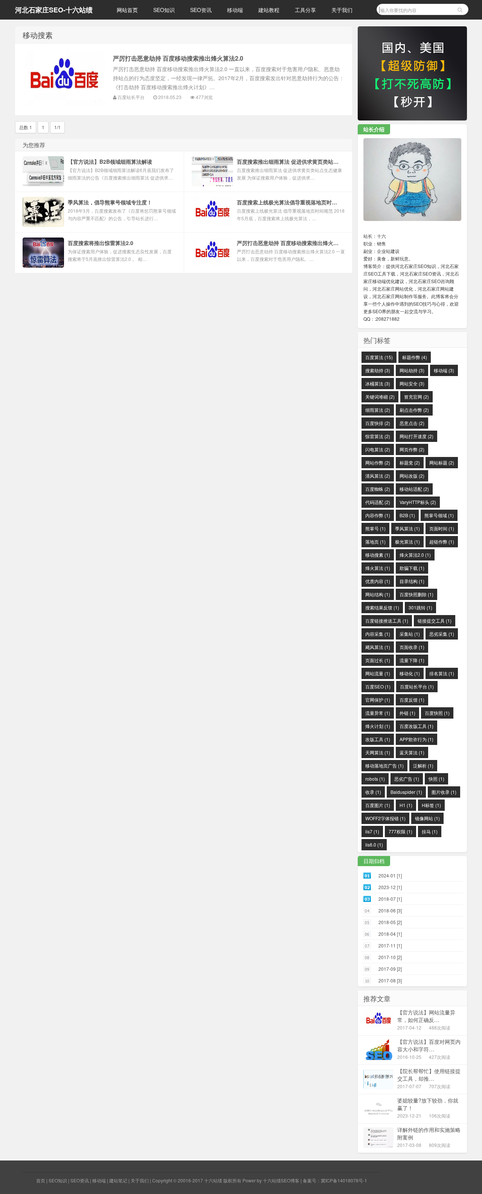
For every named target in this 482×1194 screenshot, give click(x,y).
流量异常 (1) (377, 713)
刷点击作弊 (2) (414, 410)
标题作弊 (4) (414, 357)
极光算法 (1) (407, 541)
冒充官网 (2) (416, 396)
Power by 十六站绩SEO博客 (271, 1180)
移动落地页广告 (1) (384, 765)
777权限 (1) (400, 831)
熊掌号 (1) (375, 528)
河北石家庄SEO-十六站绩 (54, 10)
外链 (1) (407, 713)
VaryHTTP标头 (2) (418, 502)
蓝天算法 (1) (412, 752)
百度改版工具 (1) (416, 726)
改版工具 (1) (377, 739)
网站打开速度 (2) (416, 436)
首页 (40, 1180)
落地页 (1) (375, 541)
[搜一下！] (460, 9)
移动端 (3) (444, 370)
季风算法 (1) (407, 528)
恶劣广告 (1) (406, 778)
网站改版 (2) (412, 475)
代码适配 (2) (377, 502)
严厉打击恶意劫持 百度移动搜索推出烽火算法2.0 (178, 58)
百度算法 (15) (379, 357)
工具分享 (305, 10)
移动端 (235, 10)
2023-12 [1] (390, 887)
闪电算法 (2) (377, 449)
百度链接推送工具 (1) (386, 620)
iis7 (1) (372, 831)
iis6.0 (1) (374, 844)
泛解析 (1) (423, 765)
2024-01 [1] (390, 875)
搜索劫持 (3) (377, 370)
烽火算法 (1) (377, 568)
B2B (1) (407, 515)
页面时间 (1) (441, 528)
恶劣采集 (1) (441, 634)
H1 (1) (406, 805)
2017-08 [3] (390, 980)
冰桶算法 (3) (377, 383)
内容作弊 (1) (377, 515)
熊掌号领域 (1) (439, 515)
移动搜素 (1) (377, 554)
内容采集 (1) (377, 634)
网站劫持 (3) (412, 370)
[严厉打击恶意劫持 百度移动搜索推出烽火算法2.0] (64, 79)
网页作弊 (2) (412, 449)
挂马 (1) (430, 831)
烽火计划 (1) (377, 726)
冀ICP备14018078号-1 (344, 1180)
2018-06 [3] (390, 910)
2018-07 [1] (390, 899)
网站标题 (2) (441, 462)
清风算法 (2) (377, 475)
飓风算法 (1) (377, 647)
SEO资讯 (201, 10)
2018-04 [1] (390, 934)
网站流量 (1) (377, 673)
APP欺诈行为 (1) (416, 739)
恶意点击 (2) (412, 423)
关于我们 (341, 10)
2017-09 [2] (390, 969)
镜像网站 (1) (427, 818)
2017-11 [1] (390, 945)
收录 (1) (373, 792)
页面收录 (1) (412, 647)
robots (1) (375, 778)
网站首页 (127, 10)
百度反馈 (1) (412, 699)
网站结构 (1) (377, 594)
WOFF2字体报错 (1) (385, 818)
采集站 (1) (410, 634)
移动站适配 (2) (414, 489)
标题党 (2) (410, 462)
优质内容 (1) (377, 581)
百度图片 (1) (377, 805)
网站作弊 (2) (377, 462)
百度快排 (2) (377, 423)
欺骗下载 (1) (412, 568)
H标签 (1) (431, 805)
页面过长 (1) (377, 660)
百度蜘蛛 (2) (377, 489)
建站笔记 (118, 1180)
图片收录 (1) (444, 792)
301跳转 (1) (420, 607)
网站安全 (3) (412, 383)
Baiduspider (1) (406, 792)
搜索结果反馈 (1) (382, 607)
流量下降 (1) (412, 660)
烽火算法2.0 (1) (415, 554)
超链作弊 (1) (441, 541)
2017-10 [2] (390, 957)
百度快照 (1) (437, 713)
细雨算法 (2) (377, 410)
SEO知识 (164, 10)
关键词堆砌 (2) (380, 396)
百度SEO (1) (377, 686)
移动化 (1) (410, 673)
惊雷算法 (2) (377, 436)
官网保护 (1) (377, 699)
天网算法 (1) (377, 752)
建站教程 (268, 10)
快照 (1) (436, 778)
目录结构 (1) (412, 581)
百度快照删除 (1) (416, 594)
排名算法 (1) (441, 673)
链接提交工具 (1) (434, 620)
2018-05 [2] (390, 922)
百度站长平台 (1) (417, 686)
